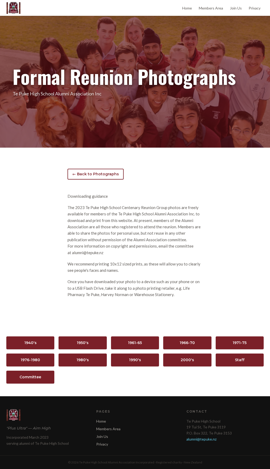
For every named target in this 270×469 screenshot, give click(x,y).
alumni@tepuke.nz (201, 439)
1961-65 (135, 342)
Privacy (255, 8)
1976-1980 (30, 359)
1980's (82, 359)
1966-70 (187, 342)
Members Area (211, 8)
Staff (239, 359)
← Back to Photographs (95, 174)
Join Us (236, 8)
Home (187, 8)
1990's (135, 359)
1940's (30, 342)
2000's (187, 359)
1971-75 (240, 342)
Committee (30, 377)
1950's (83, 342)
